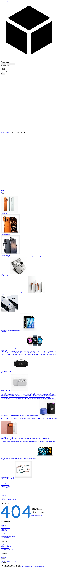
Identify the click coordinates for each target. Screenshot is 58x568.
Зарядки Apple (32, 439)
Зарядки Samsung (40, 439)
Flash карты (33, 458)
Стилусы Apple (13, 458)
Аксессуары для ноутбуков (7, 477)
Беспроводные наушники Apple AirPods (19, 394)
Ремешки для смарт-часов (42, 351)
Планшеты (3, 529)
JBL (2, 532)
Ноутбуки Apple (5, 537)
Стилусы (7, 458)
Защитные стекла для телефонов (9, 438)
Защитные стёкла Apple (23, 438)
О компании (4, 495)
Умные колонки (52, 418)
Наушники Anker (39, 397)
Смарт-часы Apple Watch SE (28, 354)
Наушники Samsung (35, 398)
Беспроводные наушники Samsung (38, 394)
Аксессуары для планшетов (8, 348)
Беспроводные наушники (7, 393)
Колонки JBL (22, 418)
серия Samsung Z (5, 274)
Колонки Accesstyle (6, 418)
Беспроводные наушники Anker (35, 395)
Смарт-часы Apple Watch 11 (27, 352)
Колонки (3, 534)
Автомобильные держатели (27, 441)
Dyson (2, 526)
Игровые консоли (5, 528)
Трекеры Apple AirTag (22, 292)
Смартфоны (4, 524)
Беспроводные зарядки (14, 441)
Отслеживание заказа (6, 518)
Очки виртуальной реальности (8, 292)
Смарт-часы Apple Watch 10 (41, 352)
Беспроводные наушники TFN (27, 397)
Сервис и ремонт (5, 487)
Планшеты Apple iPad (20, 348)
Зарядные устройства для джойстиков (10, 330)
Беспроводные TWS (6, 390)
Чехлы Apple (48, 441)
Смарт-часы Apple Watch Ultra (43, 354)
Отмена (3, 73)
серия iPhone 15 (21, 256)
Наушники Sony (45, 398)
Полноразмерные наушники (19, 415)
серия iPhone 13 (37, 256)
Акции (2, 490)
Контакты (3, 496)
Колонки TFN (36, 418)
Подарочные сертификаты (7, 538)
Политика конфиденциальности (9, 499)
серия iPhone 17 (5, 256)
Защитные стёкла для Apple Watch (27, 351)
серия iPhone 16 (13, 256)
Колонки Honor (15, 418)
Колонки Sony (29, 418)
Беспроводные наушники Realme (18, 395)
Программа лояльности (7, 489)
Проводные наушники (32, 415)
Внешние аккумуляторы (23, 458)
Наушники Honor (16, 398)
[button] (29, 31)
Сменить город (10, 64)
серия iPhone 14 (29, 256)
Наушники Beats (8, 398)
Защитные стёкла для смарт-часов (9, 351)
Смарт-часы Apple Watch (13, 352)
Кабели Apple (9, 439)
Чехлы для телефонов (39, 441)
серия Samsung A (45, 256)
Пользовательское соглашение (8, 501)
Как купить (3, 483)
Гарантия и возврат (6, 486)
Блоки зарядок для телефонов (20, 439)
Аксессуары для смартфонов (8, 536)
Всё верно (3, 64)
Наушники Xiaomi (7, 415)
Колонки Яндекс (44, 418)
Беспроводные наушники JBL (21, 393)
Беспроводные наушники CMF (12, 397)
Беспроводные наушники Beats (37, 393)
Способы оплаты (5, 485)
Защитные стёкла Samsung (36, 438)
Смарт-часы (4, 530)
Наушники (3, 533)
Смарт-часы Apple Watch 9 (14, 354)
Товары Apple (4, 525)
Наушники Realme (25, 398)
